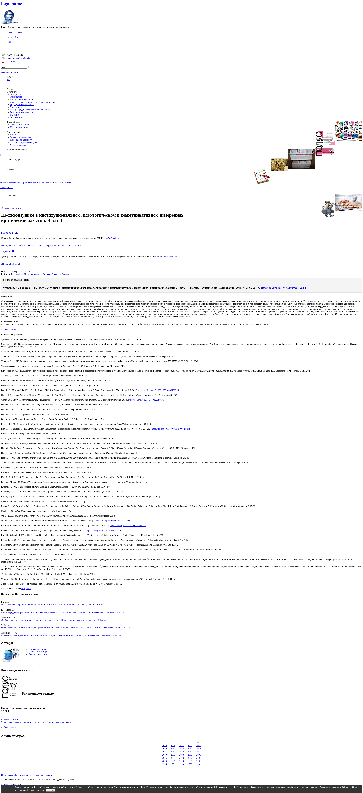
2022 (190, 745)
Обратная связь (14, 32)
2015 (164, 752)
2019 (173, 748)
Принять (50, 790)
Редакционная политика (22, 104)
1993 (181, 764)
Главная (10, 89)
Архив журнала (14, 132)
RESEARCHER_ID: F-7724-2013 (65, 245)
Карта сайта (12, 37)
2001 (198, 758)
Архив (13, 134)
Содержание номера (20, 124)
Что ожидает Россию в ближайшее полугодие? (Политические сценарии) (36, 722)
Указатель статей (18, 145)
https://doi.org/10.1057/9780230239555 (128, 525)
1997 (190, 761)
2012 (190, 752)
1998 (181, 761)
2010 (164, 755)
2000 (164, 761)
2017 (190, 748)
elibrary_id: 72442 (9, 245)
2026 (198, 742)
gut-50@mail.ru (112, 238)
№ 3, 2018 (26, 588)
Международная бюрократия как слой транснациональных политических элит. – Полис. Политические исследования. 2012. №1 (63, 612)
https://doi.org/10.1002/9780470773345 (112, 520)
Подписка (10, 61)
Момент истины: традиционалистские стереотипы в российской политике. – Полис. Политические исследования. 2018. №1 (61, 635)
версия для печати (12, 208)
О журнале (12, 92)
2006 (198, 755)
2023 (181, 745)
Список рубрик (14, 159)
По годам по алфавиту (21, 140)
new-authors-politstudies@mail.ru (20, 58)
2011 (198, 752)
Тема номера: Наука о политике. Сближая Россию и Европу (40, 274)
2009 (173, 755)
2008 (181, 755)
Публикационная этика (21, 99)
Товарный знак (17, 117)
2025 (164, 745)
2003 (181, 758)
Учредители (16, 107)
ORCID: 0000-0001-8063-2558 (33, 245)
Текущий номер (14, 122)
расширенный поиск (11, 72)
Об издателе (16, 97)
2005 (164, 758)
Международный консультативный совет (30, 109)
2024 (173, 745)
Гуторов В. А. (9, 232)
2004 (173, 758)
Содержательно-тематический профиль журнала (33, 102)
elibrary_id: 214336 (10, 264)
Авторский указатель (17, 150)
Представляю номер (19, 127)
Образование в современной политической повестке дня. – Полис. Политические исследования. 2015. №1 (52, 604)
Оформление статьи (38, 654)
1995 (164, 764)
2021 (198, 745)
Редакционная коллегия (21, 112)
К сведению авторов (38, 651)
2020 (164, 748)
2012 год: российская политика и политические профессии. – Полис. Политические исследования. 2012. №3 (54, 620)
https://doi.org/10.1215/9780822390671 (146, 400)
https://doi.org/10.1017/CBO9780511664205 (106, 530)
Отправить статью (37, 649)
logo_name (11, 3)
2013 (181, 752)
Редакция (14, 115)
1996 (198, 761)
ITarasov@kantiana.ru (167, 256)
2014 (173, 752)
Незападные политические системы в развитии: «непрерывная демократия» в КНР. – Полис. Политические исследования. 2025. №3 (65, 627)
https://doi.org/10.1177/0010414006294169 (171, 429)
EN (8, 79)
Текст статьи (10, 329)
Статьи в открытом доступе (23, 142)
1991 (198, 764)
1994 (173, 764)
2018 (181, 748)
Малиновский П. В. (10, 719)
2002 (190, 758)
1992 (190, 764)
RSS (9, 42)
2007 (190, 755)
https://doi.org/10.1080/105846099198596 (160, 390)
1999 (173, 761)
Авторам (11, 169)
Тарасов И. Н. (9, 251)
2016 (198, 748)
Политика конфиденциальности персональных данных (28, 775)
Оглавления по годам (20, 137)
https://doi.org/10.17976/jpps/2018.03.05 (283, 287)
